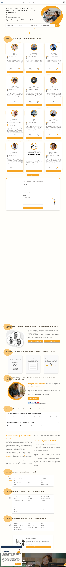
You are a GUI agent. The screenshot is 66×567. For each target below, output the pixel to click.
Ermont (28, 506)
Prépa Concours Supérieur (32, 527)
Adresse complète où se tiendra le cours (31, 201)
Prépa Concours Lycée (18, 525)
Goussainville (16, 506)
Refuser (12, 563)
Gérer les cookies (4, 563)
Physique (29, 476)
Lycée (42, 523)
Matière (25, 184)
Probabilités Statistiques (45, 478)
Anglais (42, 482)
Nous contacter (52, 341)
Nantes (28, 509)
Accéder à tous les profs (38, 546)
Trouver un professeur (33, 398)
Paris (41, 506)
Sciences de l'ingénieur (18, 478)
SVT (28, 484)
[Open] (17, 25)
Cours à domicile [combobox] (27, 197)
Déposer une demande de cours (34, 171)
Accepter (17, 563)
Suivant (33, 207)
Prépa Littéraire (17, 527)
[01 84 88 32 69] (43, 2)
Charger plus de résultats (33, 175)
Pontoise (16, 504)
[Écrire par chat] (65, 564)
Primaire (16, 523)
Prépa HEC (43, 525)
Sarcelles (16, 502)
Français (29, 482)
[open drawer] (63, 2)
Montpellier (43, 509)
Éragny (28, 500)
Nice (15, 509)
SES (15, 484)
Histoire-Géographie (44, 484)
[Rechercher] (57, 25)
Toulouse (42, 507)
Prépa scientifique (30, 525)
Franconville (43, 502)
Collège (28, 523)
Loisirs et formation (18, 529)
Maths (15, 476)
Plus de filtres (33, 28)
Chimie (42, 476)
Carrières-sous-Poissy (18, 500)
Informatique (29, 478)
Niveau (24, 190)
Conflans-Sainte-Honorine (45, 498)
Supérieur (42, 527)
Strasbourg (16, 511)
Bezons (28, 504)
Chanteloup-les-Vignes (45, 496)
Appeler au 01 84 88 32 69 (35, 341)
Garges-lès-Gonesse (31, 502)
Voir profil (15, 72)
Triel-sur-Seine (30, 498)
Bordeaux (29, 511)
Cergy (28, 496)
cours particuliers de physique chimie (20, 460)
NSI (41, 480)
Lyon (28, 507)
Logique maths (30, 480)
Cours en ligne (43, 511)
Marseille (16, 507)
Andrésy (16, 498)
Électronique (16, 480)
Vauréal (15, 496)
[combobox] (11, 25)
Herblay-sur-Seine (44, 504)
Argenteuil (43, 500)
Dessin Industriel (17, 482)
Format (24, 195)
